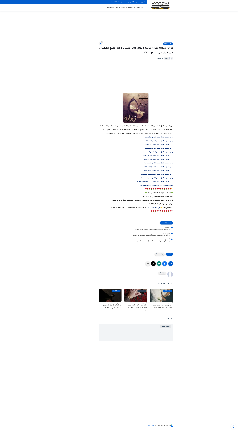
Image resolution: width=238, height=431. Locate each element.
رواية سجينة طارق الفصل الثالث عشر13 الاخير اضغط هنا (154, 182)
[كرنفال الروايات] (160, 5)
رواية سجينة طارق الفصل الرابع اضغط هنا (159, 148)
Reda (166, 58)
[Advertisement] (119, 28)
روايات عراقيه (120, 7)
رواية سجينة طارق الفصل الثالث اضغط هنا (158, 144)
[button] (164, 263)
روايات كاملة (141, 7)
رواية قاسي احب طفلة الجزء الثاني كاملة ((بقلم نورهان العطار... (150, 235)
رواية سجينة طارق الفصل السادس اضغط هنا (158, 156)
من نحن (123, 2)
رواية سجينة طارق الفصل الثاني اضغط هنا (159, 141)
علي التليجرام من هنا (153, 208)
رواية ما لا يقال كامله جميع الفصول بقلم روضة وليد (112, 306)
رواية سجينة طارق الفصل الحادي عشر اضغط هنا (157, 174)
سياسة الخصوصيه (133, 2)
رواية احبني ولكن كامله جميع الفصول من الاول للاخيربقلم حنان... (137, 307)
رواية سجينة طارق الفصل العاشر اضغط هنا (158, 170)
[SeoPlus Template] (172, 425)
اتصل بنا (142, 2)
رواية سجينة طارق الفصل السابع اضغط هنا (158, 159)
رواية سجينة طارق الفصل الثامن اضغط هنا (158, 163)
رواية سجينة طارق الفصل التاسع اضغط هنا (158, 167)
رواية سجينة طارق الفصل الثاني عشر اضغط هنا (157, 178)
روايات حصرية (130, 7)
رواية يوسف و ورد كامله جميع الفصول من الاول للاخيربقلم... (162, 306)
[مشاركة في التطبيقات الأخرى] (147, 263)
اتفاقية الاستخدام (114, 2)
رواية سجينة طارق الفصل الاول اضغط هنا (159, 137)
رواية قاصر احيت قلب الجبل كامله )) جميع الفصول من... (152, 229)
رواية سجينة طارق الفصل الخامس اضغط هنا (158, 152)
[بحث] (66, 7)
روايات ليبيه (111, 7)
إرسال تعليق (166, 326)
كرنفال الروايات (150, 425)
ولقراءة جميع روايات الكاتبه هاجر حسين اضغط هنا (156, 185)
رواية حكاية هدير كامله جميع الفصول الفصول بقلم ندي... (152, 241)
